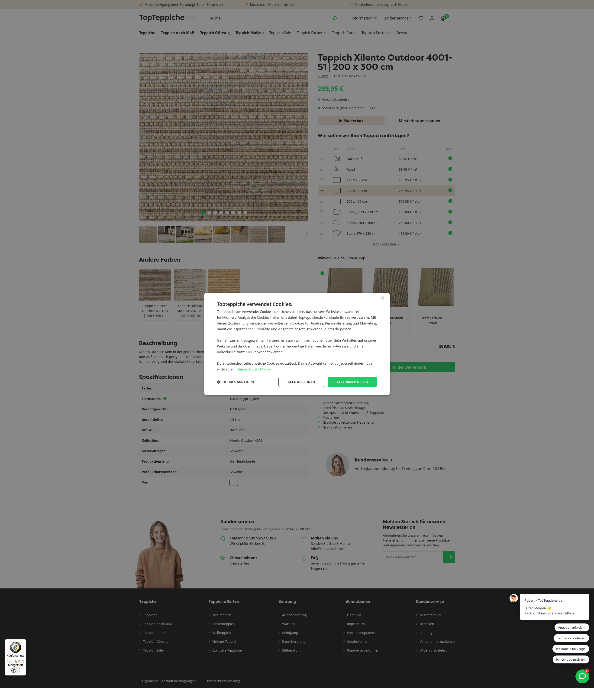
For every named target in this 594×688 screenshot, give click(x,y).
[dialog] (297, 344)
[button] (235, 381)
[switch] (15, 670)
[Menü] (23, 642)
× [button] (382, 298)
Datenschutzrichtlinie (253, 369)
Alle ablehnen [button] (301, 382)
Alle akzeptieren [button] (352, 382)
